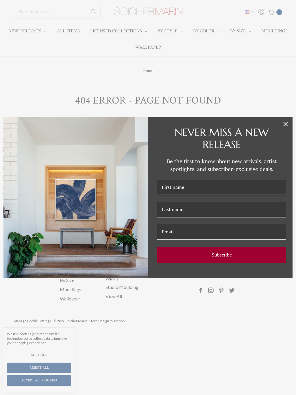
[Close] (286, 124)
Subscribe (222, 255)
